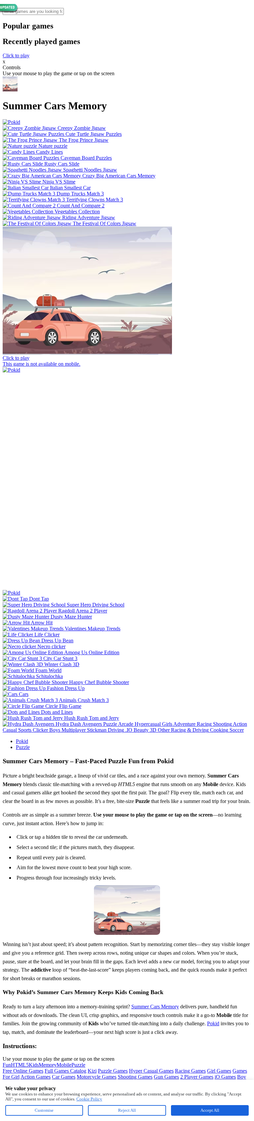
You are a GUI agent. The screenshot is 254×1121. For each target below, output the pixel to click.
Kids (34, 1065)
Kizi (92, 1071)
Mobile (64, 1065)
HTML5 (20, 1065)
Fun (7, 1065)
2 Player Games (196, 1077)
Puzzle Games (113, 1071)
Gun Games (166, 1077)
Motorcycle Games (96, 1077)
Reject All (127, 1110)
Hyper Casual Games (151, 1071)
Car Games (63, 1077)
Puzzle (23, 747)
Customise (44, 1110)
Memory (48, 1065)
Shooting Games (135, 1077)
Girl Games (219, 1071)
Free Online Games (23, 1071)
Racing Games (190, 1071)
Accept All (209, 1110)
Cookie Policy (89, 1098)
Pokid (22, 741)
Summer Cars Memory (155, 1006)
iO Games (225, 1077)
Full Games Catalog (65, 1071)
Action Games (36, 1077)
